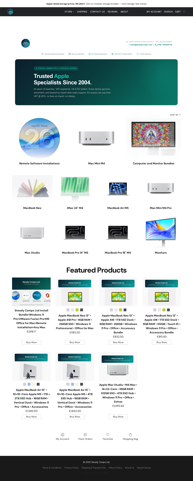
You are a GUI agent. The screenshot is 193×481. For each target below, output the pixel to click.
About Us (129, 467)
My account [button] (154, 11)
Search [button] (168, 11)
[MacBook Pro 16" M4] (118, 233)
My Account (62, 439)
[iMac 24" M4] (75, 188)
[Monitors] (161, 233)
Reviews (113, 11)
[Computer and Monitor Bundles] (153, 138)
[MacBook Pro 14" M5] (75, 233)
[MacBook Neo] (32, 188)
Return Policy (115, 467)
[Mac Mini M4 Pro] (161, 188)
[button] (10, 12)
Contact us (97, 11)
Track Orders (85, 439)
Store (69, 11)
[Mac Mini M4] (96, 138)
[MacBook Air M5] (118, 188)
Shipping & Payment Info (94, 467)
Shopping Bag (130, 439)
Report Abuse (144, 467)
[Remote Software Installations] (39, 138)
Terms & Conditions (52, 467)
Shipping (82, 11)
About (124, 11)
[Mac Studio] (32, 233)
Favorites (108, 439)
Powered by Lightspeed (96, 473)
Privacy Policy (72, 467)
